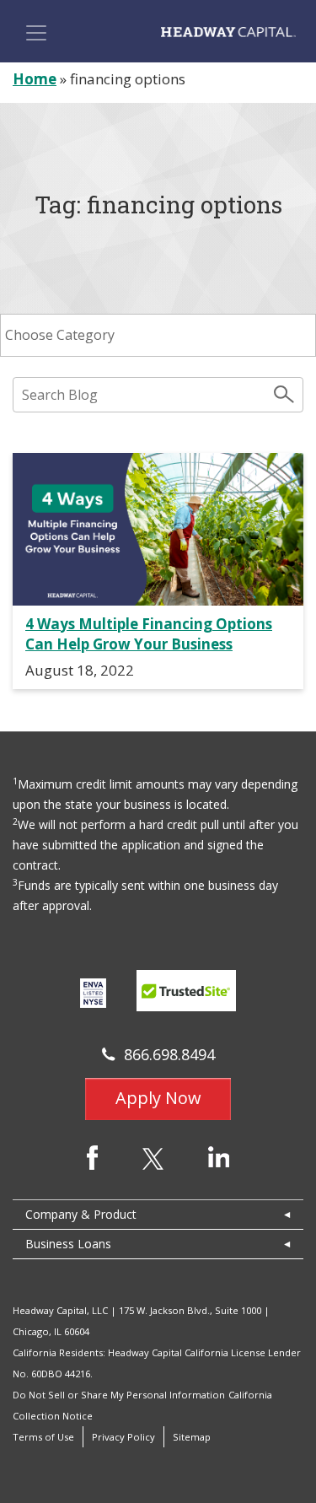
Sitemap (192, 1436)
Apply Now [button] (158, 1097)
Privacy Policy (123, 1436)
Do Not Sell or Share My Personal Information (119, 1394)
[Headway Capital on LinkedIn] (218, 1155)
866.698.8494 (169, 1054)
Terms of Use (43, 1436)
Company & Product (81, 1214)
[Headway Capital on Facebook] (92, 1156)
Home (34, 79)
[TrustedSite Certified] (186, 990)
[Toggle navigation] (36, 33)
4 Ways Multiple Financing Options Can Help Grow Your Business (148, 634)
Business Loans (68, 1244)
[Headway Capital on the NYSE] (92, 992)
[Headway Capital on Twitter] (153, 1158)
